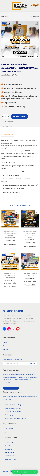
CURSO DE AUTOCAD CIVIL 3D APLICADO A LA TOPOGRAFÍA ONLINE (30, 234)
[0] (32, 6)
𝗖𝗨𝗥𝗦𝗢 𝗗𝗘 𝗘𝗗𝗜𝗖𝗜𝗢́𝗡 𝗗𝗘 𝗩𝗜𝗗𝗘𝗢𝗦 (30, 275)
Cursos (11, 126)
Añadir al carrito (19, 116)
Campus (5, 349)
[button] (7, 121)
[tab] (20, 135)
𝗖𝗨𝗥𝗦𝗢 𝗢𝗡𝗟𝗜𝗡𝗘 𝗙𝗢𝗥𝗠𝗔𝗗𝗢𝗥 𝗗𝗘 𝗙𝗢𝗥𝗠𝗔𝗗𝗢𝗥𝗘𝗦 (10, 276)
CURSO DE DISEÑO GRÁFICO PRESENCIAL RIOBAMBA (10, 233)
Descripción (8, 134)
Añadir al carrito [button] (11, 240)
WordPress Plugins (10, 456)
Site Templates (10, 452)
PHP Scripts (8, 449)
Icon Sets (8, 446)
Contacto (6, 346)
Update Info (8, 432)
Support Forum (25, 377)
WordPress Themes (11, 459)
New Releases (9, 429)
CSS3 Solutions (9, 442)
